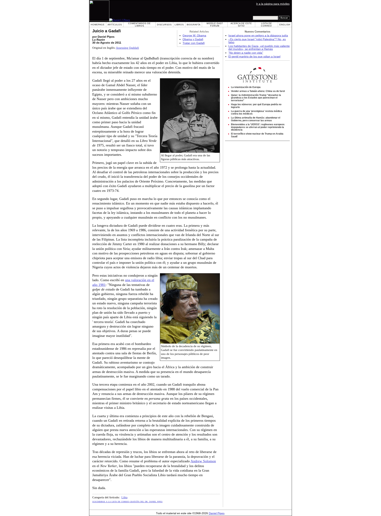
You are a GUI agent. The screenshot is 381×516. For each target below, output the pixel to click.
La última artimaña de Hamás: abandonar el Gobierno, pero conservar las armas (255, 119)
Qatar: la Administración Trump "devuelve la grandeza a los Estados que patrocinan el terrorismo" (256, 98)
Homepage (98, 24)
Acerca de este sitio (241, 24)
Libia (124, 497)
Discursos (164, 24)
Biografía (193, 24)
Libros (179, 24)
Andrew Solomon (203, 461)
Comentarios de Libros (139, 24)
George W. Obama (194, 35)
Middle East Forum (215, 24)
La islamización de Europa (246, 87)
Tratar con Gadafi (194, 43)
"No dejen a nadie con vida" (245, 52)
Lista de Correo (266, 24)
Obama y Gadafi (193, 39)
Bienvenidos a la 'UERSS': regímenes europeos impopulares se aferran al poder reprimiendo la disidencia (258, 127)
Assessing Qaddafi (127, 47)
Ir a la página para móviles (273, 3)
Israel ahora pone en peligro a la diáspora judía (258, 35)
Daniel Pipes (216, 513)
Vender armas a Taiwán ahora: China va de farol (258, 91)
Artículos (115, 24)
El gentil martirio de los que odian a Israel (254, 56)
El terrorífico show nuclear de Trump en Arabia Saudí (257, 135)
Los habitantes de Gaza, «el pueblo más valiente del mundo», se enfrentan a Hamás (259, 48)
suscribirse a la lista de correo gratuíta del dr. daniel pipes (127, 501)
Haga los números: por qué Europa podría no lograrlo (256, 106)
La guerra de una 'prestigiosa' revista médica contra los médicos (256, 112)
